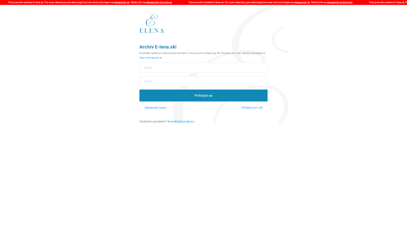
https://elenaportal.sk (150, 57)
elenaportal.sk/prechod (159, 2)
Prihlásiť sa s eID (252, 107)
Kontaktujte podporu (181, 121)
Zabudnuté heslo (155, 107)
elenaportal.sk (121, 2)
